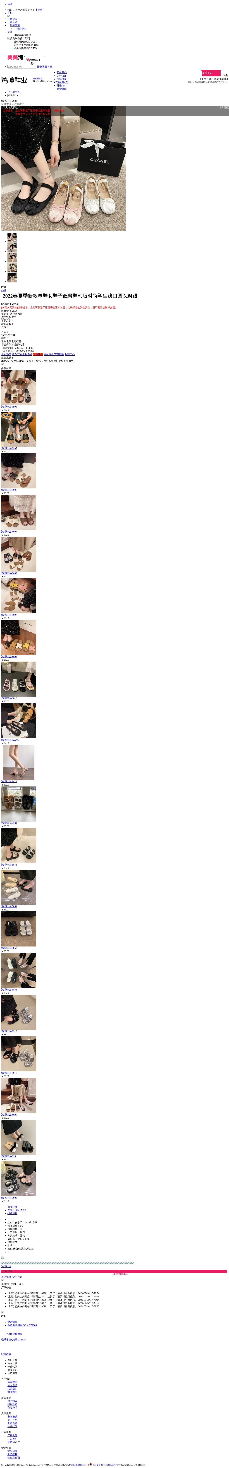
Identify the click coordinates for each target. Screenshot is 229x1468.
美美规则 (12, 1382)
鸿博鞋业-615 (8, 1156)
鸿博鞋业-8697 (9, 615)
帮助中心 (21, 28)
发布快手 (38, 354)
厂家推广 (12, 1438)
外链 (3, 290)
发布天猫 (17, 354)
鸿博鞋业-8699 (9, 573)
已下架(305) (13, 92)
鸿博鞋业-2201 (9, 823)
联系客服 (15, 25)
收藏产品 (70, 354)
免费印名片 (13, 1442)
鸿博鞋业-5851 (9, 906)
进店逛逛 (6, 1277)
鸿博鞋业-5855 (9, 864)
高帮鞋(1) (62, 88)
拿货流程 (12, 1322)
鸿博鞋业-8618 (9, 698)
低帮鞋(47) (62, 82)
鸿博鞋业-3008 (9, 1197)
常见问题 (12, 1451)
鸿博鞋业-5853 (9, 989)
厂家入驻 (12, 22)
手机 (9, 12)
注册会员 (12, 18)
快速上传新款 (14, 1333)
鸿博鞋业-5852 (9, 948)
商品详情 (12, 1207)
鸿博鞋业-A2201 (10, 739)
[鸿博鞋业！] (31, 63)
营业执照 (12, 1392)
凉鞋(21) (61, 75)
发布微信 (49, 354)
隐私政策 (12, 1404)
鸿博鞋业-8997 (9, 448)
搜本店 (48, 66)
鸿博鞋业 (19, 104)
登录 (39, 9)
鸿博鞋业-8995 (9, 531)
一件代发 (12, 1426)
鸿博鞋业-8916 (9, 1073)
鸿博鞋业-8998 (9, 406)
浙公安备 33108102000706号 (104, 1465)
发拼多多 (27, 354)
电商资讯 (12, 1416)
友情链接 (12, 1454)
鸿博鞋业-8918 (9, 1031)
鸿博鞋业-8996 (9, 490)
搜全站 (40, 66)
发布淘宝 (6, 354)
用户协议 (12, 1401)
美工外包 (12, 1420)
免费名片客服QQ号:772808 (22, 1325)
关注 (9, 32)
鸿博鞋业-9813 (9, 781)
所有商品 (62, 72)
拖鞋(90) (61, 79)
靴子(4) (60, 85)
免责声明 (12, 1407)
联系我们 (12, 1388)
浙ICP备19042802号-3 (80, 1465)
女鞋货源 (6, 104)
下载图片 (59, 354)
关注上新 (207, 73)
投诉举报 (12, 1213)
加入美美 (12, 1385)
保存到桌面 (13, 1457)
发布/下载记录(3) (16, 1210)
